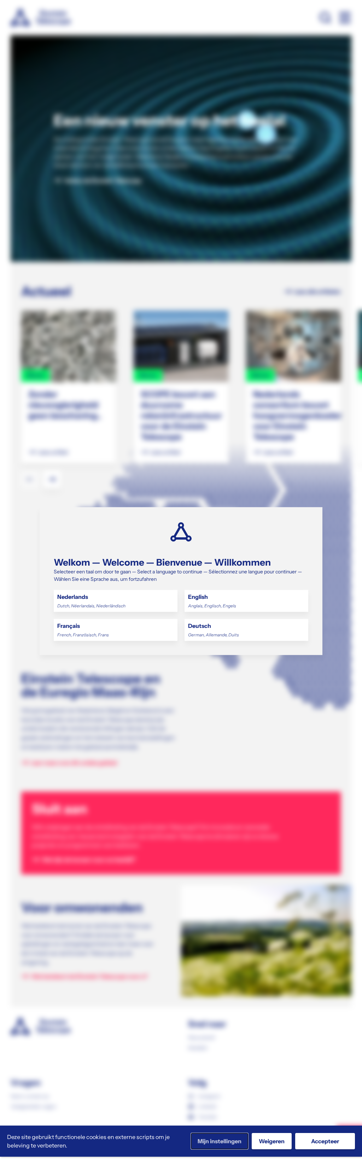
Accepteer (325, 1141)
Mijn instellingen (219, 1141)
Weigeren (272, 1141)
